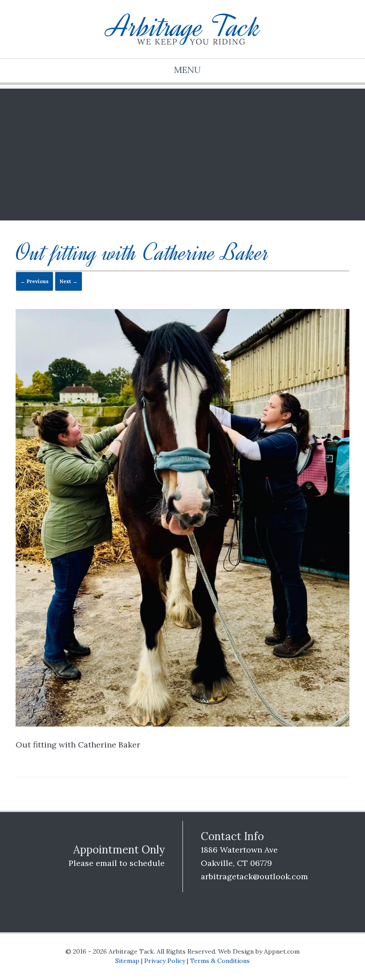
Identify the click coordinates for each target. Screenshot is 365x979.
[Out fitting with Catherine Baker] (182, 724)
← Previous (34, 281)
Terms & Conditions (220, 961)
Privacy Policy (164, 961)
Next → (68, 281)
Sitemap (127, 961)
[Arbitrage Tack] (182, 29)
